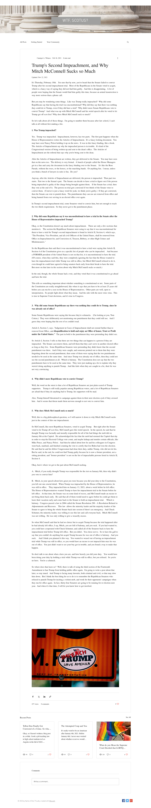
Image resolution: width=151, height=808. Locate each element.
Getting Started (36, 42)
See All (128, 717)
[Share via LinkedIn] (44, 697)
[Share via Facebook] (33, 697)
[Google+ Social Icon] (131, 800)
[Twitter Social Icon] (127, 800)
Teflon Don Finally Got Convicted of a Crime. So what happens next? (36, 727)
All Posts (23, 42)
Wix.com (52, 801)
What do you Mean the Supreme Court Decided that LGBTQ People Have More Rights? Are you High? (113, 746)
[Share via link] (50, 697)
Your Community (53, 42)
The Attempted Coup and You (74, 725)
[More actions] (117, 58)
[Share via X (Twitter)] (39, 697)
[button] (128, 42)
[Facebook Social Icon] (123, 800)
